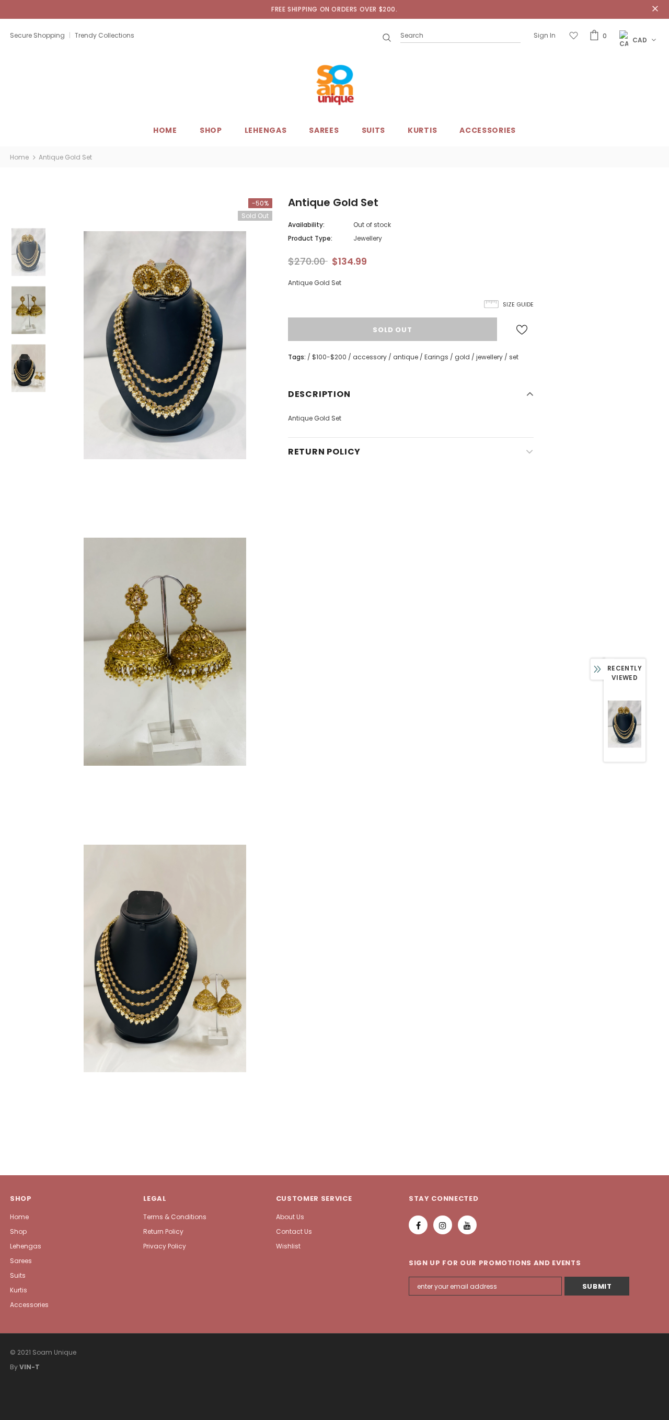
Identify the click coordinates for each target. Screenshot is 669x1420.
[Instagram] (442, 1224)
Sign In (545, 35)
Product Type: (310, 238)
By (14, 1366)
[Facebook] (418, 1224)
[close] (655, 9)
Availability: (306, 224)
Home (19, 157)
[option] (164, 345)
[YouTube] (467, 1224)
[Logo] (334, 85)
